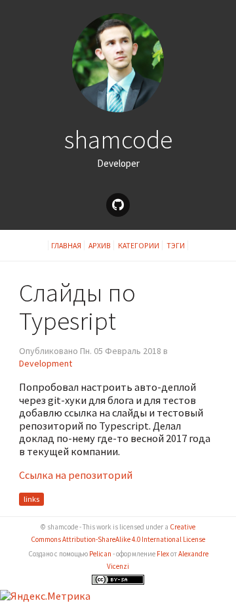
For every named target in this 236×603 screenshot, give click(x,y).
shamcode (118, 139)
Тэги (176, 245)
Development (45, 363)
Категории (138, 245)
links (31, 499)
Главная (66, 245)
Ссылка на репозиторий (75, 474)
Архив (99, 245)
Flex (163, 553)
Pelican (100, 553)
